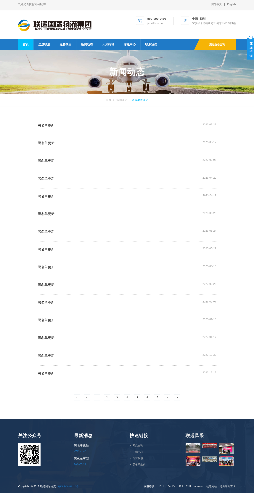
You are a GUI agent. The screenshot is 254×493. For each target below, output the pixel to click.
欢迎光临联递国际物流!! (32, 4)
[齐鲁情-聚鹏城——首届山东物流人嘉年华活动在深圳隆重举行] (209, 445)
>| (177, 397)
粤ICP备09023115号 (68, 486)
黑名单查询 (139, 464)
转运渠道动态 (140, 100)
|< (77, 397)
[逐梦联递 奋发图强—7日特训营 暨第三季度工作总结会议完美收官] (226, 448)
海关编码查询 (227, 486)
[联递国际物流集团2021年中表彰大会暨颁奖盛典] (193, 461)
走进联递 (44, 44)
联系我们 (151, 44)
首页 (26, 44)
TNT (188, 486)
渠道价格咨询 (217, 44)
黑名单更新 (46, 125)
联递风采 (195, 435)
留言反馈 (138, 458)
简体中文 (216, 4)
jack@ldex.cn (155, 23)
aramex (198, 486)
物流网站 (211, 486)
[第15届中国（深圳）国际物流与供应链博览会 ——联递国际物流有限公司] (226, 461)
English (231, 4)
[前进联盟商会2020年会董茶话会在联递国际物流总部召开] (209, 459)
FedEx (171, 486)
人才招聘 (108, 44)
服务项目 (66, 44)
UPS (180, 486)
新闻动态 (87, 44)
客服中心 (130, 44)
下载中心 (138, 452)
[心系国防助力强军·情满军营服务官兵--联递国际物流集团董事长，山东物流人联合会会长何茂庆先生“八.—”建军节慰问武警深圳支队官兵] (193, 448)
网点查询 (138, 445)
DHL (162, 486)
